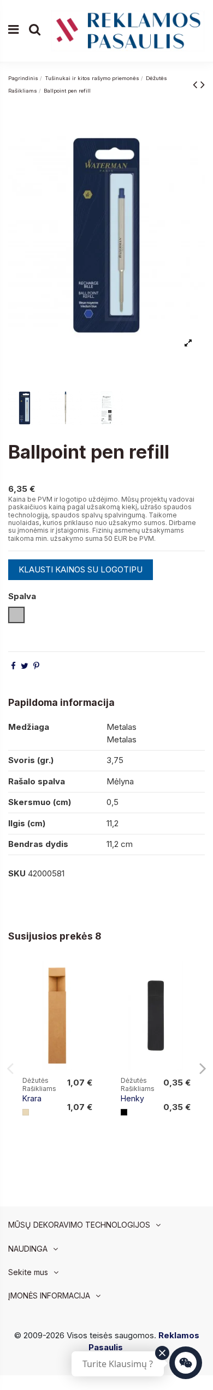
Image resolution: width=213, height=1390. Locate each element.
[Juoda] (124, 1112)
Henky (132, 1098)
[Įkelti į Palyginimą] (90, 978)
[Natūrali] (25, 1112)
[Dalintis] (13, 666)
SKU (17, 873)
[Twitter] (24, 666)
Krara (32, 1098)
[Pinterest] (36, 666)
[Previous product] (196, 84)
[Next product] (202, 84)
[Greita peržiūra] (90, 998)
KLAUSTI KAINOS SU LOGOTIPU (81, 569)
